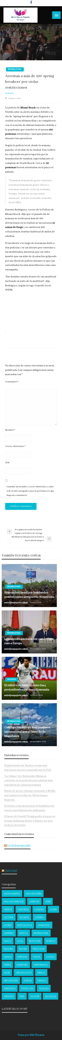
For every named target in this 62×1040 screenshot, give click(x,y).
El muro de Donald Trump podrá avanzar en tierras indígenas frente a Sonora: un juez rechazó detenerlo (29, 821)
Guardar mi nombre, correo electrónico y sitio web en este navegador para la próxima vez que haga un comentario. (30, 491)
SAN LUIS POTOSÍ (24, 972)
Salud (7, 972)
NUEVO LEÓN (39, 949)
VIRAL (22, 996)
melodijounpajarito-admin (16, 602)
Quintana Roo (41, 964)
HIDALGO (23, 933)
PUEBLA (7, 964)
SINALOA (41, 972)
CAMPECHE (34, 901)
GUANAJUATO (44, 925)
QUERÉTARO (22, 964)
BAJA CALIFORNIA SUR (14, 901)
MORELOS (50, 941)
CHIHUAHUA (23, 909)
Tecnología (27, 988)
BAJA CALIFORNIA (34, 893)
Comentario (12, 381)
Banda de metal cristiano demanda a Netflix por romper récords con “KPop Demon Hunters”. (29, 795)
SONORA (28, 980)
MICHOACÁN (34, 941)
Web (7, 462)
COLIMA (53, 909)
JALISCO (7, 941)
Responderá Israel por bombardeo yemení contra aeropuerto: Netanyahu (29, 595)
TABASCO (41, 980)
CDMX (48, 901)
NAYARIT (23, 949)
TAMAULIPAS (10, 988)
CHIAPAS (8, 909)
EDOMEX (8, 925)
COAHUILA (39, 909)
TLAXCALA (44, 988)
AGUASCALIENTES (12, 893)
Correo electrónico (15, 446)
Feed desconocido (18, 845)
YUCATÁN (34, 996)
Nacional (8, 949)
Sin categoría (11, 980)
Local (20, 941)
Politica (50, 956)
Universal (11, 870)
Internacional (15, 69)
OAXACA (8, 956)
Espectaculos (24, 925)
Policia (36, 956)
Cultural (9, 917)
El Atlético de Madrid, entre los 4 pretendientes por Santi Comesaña (26, 688)
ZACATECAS (50, 996)
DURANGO (39, 917)
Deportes (11, 679)
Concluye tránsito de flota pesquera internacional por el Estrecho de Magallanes (27, 732)
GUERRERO (9, 933)
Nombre (10, 430)
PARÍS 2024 (22, 956)
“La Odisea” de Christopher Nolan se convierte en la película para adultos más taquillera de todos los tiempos (28, 780)
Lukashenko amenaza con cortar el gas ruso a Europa (29, 641)
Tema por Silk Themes (31, 1035)
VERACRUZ (9, 996)
